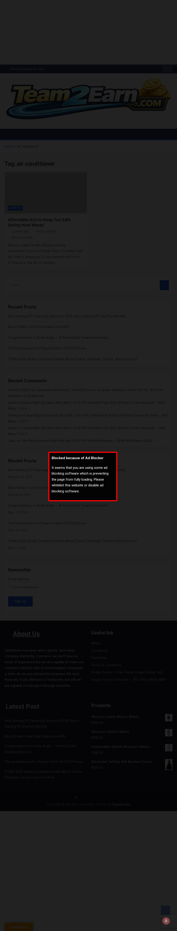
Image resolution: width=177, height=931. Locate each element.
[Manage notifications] (166, 921)
